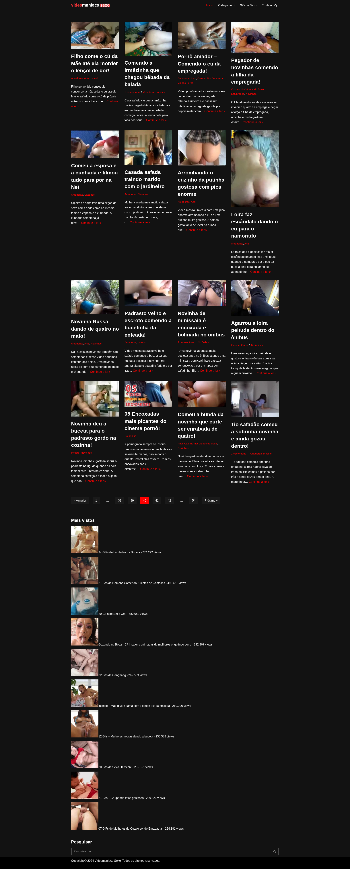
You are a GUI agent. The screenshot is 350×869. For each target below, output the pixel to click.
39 (132, 500)
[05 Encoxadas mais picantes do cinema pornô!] (148, 394)
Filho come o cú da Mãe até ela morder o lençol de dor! (94, 63)
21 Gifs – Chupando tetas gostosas (121, 797)
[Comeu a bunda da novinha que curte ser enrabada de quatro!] (202, 394)
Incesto (95, 78)
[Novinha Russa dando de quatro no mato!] (95, 297)
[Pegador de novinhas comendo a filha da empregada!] (255, 37)
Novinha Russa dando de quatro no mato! (95, 329)
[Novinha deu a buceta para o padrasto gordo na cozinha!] (95, 398)
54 (193, 500)
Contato (267, 5)
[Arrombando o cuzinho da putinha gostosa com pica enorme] (202, 147)
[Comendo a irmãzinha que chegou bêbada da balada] (148, 39)
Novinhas (251, 93)
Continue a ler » (156, 120)
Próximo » (211, 500)
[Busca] (275, 5)
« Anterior (80, 500)
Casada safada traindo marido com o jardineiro (145, 179)
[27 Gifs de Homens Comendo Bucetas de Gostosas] (84, 583)
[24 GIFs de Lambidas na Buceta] (84, 552)
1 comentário (132, 91)
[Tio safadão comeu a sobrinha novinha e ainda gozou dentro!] (255, 399)
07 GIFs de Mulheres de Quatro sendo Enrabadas (130, 828)
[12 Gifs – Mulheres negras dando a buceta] (84, 736)
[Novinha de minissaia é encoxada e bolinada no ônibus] (202, 293)
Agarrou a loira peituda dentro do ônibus (252, 330)
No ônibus (203, 342)
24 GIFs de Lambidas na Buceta (119, 552)
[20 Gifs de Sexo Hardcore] (84, 767)
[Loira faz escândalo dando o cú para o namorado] (255, 168)
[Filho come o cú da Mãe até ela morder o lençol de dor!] (95, 35)
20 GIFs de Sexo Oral (112, 613)
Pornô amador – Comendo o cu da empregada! (199, 64)
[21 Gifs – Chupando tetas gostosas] (84, 797)
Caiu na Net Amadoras (210, 78)
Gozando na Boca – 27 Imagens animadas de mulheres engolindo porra (144, 644)
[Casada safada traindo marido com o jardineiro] (148, 147)
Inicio (209, 5)
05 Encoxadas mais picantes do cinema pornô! (145, 421)
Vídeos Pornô (185, 82)
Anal (86, 78)
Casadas (89, 194)
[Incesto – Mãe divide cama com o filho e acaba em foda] (84, 705)
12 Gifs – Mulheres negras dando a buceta (125, 736)
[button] (234, 5)
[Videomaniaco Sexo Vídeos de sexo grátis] (90, 5)
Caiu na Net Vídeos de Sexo (247, 89)
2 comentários (186, 342)
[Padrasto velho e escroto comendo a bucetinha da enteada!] (148, 293)
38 (119, 500)
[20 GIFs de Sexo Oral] (84, 613)
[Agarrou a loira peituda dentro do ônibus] (255, 298)
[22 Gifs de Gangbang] (84, 675)
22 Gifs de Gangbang (112, 675)
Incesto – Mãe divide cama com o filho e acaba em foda (134, 705)
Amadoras (77, 78)
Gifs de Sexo (248, 5)
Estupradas (237, 93)
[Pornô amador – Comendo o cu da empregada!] (202, 35)
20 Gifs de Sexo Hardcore (115, 767)
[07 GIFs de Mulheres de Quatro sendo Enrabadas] (84, 828)
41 (157, 500)
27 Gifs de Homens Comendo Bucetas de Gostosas (131, 583)
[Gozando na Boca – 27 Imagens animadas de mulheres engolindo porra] (84, 644)
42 (169, 500)
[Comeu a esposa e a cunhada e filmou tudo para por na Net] (95, 144)
